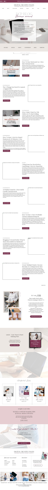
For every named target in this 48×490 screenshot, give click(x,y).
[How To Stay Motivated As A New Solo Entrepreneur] (11, 68)
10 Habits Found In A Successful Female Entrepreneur (13, 190)
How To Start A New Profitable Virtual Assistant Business (32, 215)
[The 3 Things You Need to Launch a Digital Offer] (36, 93)
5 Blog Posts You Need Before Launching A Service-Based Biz (32, 165)
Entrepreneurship (24, 22)
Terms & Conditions (29, 482)
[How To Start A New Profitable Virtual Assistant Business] (11, 221)
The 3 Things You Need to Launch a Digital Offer (14, 88)
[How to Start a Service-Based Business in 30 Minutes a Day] (36, 143)
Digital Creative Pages (27, 484)
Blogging (24, 162)
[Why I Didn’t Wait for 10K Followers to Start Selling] (11, 118)
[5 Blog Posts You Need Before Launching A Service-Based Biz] (11, 170)
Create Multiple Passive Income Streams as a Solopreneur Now (32, 266)
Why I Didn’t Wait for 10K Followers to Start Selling (30, 113)
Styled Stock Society (25, 485)
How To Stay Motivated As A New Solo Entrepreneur (24, 25)
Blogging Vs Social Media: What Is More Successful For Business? (14, 241)
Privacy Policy (35, 482)
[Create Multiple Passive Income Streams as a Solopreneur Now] (11, 271)
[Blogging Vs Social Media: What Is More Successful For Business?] (36, 246)
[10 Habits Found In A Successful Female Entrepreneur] (36, 195)
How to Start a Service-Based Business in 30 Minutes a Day (12, 138)
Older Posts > (43, 285)
